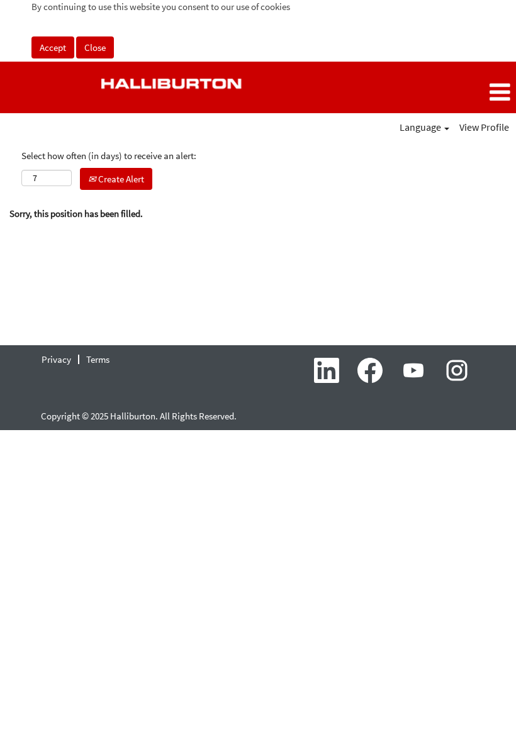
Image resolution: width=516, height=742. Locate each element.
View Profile (484, 127)
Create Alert (120, 179)
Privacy (56, 359)
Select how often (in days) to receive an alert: (108, 156)
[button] (430, 92)
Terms (97, 359)
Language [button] (421, 127)
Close (95, 47)
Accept (53, 47)
